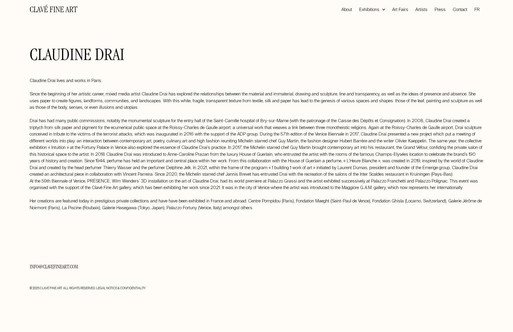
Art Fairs (400, 9)
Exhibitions (369, 9)
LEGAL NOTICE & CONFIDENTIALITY (120, 288)
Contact (460, 9)
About (346, 9)
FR (477, 9)
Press (440, 9)
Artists (421, 9)
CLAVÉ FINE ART (53, 10)
